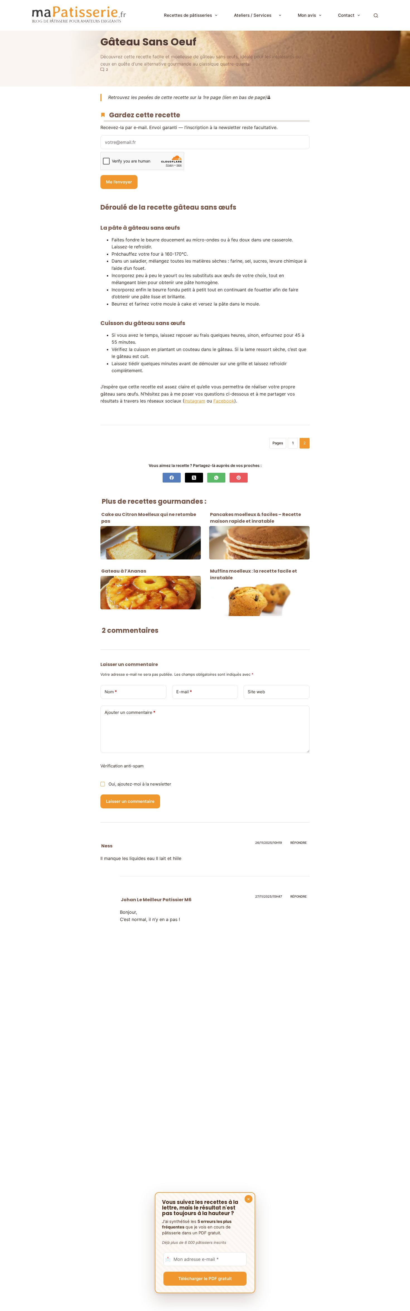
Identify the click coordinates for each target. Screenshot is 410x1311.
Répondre (298, 843)
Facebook (223, 401)
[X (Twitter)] (194, 478)
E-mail (184, 691)
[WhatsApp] (216, 478)
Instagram (194, 401)
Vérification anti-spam (122, 766)
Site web (256, 691)
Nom (111, 691)
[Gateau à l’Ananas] (150, 592)
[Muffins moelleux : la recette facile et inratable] (259, 599)
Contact (346, 15)
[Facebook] (172, 478)
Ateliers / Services (255, 15)
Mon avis (307, 15)
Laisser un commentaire (130, 801)
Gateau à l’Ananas (123, 571)
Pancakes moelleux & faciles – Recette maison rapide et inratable (255, 517)
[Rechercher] (376, 15)
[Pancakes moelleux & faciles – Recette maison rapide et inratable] (259, 542)
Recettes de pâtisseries (188, 15)
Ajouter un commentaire (130, 712)
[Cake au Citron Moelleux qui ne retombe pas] (150, 542)
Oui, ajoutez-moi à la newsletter (139, 784)
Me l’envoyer (119, 182)
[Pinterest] (239, 478)
